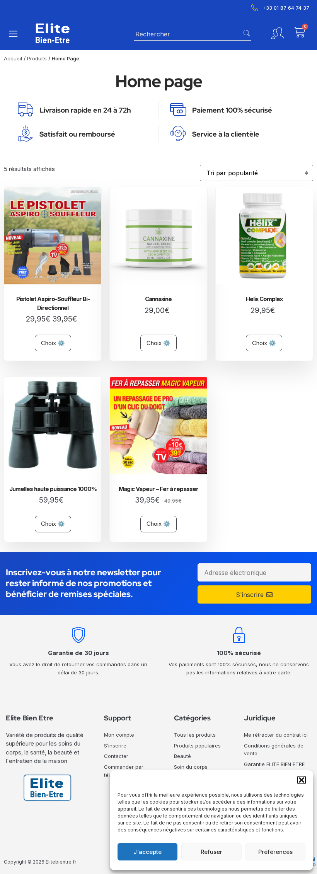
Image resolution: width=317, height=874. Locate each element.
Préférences (275, 851)
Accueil (13, 58)
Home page (65, 58)
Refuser (211, 851)
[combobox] (192, 33)
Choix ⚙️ (53, 343)
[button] (301, 780)
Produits (37, 58)
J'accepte (147, 851)
